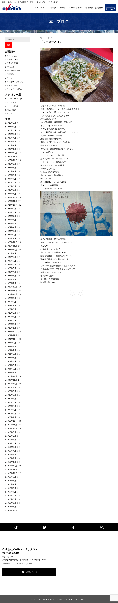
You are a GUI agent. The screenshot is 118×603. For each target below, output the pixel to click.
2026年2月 (13, 145)
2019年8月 (13, 436)
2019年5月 (13, 447)
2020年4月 (13, 406)
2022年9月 (13, 298)
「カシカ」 (11, 78)
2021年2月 (13, 369)
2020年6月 (13, 399)
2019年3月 (13, 455)
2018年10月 (14, 473)
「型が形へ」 (12, 67)
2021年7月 (13, 350)
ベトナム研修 (12, 106)
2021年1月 (13, 373)
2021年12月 (14, 332)
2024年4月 (13, 227)
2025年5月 (13, 179)
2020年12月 (14, 376)
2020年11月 (13, 380)
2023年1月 (13, 283)
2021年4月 (13, 361)
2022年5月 (13, 313)
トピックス (53, 8)
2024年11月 (13, 201)
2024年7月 (13, 216)
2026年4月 (13, 138)
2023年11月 (13, 246)
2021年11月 (13, 335)
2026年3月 (13, 142)
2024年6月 (13, 220)
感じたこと (11, 113)
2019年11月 (13, 425)
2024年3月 (13, 231)
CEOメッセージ (76, 8)
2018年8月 (13, 481)
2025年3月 (13, 186)
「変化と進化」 (13, 59)
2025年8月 (13, 168)
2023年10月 (14, 250)
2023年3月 (13, 276)
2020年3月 (13, 410)
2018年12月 (14, 466)
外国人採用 (11, 110)
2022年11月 (13, 291)
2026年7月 (13, 127)
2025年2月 (13, 190)
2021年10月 (14, 339)
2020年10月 (14, 384)
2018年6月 (13, 488)
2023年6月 (13, 264)
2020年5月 (13, 402)
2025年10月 (14, 160)
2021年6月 (13, 354)
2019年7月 (13, 440)
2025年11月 (13, 156)
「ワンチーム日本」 (15, 89)
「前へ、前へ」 (13, 86)
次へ (81, 293)
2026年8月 (12, 123)
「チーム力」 (12, 56)
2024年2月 (13, 235)
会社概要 (89, 8)
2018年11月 (13, 469)
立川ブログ (110, 7)
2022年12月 (14, 287)
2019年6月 (13, 443)
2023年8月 (13, 257)
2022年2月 (13, 324)
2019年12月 (14, 421)
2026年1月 (13, 149)
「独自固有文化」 (14, 71)
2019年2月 (13, 458)
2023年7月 (13, 261)
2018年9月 (13, 477)
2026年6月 (13, 130)
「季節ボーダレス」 (15, 82)
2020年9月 (13, 387)
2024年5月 (13, 224)
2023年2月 (13, 279)
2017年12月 (13, 510)
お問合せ (99, 8)
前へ (72, 293)
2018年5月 (13, 492)
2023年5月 (13, 268)
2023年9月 (13, 253)
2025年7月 (13, 171)
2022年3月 (13, 320)
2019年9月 (13, 432)
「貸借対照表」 (13, 63)
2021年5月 (13, 358)
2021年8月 (13, 347)
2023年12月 (14, 242)
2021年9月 (13, 343)
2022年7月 (13, 305)
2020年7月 (13, 395)
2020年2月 (13, 414)
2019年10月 (14, 428)
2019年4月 (13, 451)
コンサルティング (14, 99)
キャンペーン (41, 8)
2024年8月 (13, 212)
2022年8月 (13, 302)
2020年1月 (13, 417)
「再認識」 (11, 74)
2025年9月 (13, 164)
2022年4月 (13, 317)
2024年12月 (14, 197)
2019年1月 (13, 462)
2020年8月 (13, 391)
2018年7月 (13, 484)
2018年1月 (13, 507)
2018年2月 (13, 503)
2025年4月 (13, 182)
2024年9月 (13, 209)
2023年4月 (13, 272)
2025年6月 (13, 175)
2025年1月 (13, 194)
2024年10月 (14, 205)
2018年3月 (13, 499)
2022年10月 (14, 294)
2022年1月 (13, 328)
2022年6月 (13, 309)
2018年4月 (13, 495)
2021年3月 (13, 365)
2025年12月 (14, 153)
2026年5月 (13, 134)
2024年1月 (13, 238)
